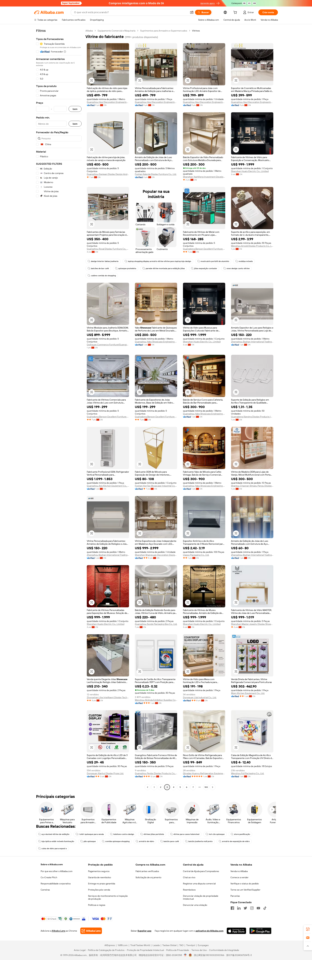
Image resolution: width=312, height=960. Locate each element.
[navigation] (59, 409)
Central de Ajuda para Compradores (201, 871)
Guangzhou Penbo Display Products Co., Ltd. (156, 773)
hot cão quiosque (217, 834)
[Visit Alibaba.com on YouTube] (258, 908)
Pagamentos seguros (99, 871)
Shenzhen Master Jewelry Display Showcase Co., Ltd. (252, 624)
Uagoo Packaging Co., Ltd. (196, 555)
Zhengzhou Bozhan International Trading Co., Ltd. (252, 341)
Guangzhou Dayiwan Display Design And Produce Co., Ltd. (108, 174)
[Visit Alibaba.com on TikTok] (265, 908)
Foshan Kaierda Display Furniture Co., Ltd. (155, 174)
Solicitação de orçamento (148, 877)
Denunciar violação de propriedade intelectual (200, 897)
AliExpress (109, 945)
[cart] (235, 13)
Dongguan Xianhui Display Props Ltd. (105, 773)
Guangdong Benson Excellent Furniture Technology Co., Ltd (204, 249)
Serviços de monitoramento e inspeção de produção (108, 897)
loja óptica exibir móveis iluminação (57, 841)
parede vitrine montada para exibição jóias (165, 268)
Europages (203, 945)
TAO (181, 945)
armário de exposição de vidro (236, 841)
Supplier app (144, 930)
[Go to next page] (212, 787)
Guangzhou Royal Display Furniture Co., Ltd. (108, 249)
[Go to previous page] (147, 787)
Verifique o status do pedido (244, 883)
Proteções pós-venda (99, 889)
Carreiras (45, 889)
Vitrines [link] (196, 30)
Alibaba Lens (58, 930)
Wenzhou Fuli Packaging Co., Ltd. (247, 773)
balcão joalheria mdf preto (200, 841)
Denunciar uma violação (195, 905)
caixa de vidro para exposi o (54, 848)
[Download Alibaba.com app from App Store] (236, 931)
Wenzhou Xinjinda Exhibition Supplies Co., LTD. (156, 700)
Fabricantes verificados (147, 871)
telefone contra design (123, 834)
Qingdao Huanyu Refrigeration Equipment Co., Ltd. (204, 773)
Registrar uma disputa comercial (199, 883)
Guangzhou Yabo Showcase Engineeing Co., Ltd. (156, 341)
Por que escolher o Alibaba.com (56, 871)
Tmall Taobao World (140, 945)
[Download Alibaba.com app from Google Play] (260, 931)
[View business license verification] (185, 955)
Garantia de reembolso (99, 877)
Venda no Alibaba (239, 871)
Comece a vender (239, 877)
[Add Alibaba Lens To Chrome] (91, 931)
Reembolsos (189, 889)
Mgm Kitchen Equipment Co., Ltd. (248, 693)
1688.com (123, 945)
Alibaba (89, 30)
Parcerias (235, 896)
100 (206, 787)
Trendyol (190, 945)
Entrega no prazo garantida (101, 883)
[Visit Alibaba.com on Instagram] (252, 908)
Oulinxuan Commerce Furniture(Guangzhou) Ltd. (108, 344)
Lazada (156, 945)
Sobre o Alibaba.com (52, 864)
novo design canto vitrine (238, 268)
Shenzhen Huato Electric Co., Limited (250, 171)
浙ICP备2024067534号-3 (239, 955)
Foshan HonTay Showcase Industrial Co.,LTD (156, 485)
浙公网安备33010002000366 (209, 955)
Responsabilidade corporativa (56, 883)
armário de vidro (146, 841)
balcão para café (171, 841)
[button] (192, 12)
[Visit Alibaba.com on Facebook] (232, 908)
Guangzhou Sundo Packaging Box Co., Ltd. (156, 624)
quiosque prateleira (127, 268)
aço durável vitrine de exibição (55, 834)
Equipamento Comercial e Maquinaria (116, 30)
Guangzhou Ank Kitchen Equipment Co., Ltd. (108, 485)
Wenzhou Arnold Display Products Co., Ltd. (252, 246)
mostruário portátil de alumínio (215, 261)
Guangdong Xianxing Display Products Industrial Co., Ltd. (252, 416)
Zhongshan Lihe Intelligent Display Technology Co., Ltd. (108, 697)
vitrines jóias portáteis (153, 834)
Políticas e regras (96, 905)
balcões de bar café (100, 268)
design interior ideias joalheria (104, 261)
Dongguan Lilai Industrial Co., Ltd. (199, 697)
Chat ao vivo (189, 877)
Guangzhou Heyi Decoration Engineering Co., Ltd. (108, 102)
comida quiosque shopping (117, 841)
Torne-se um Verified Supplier (245, 889)
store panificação (242, 834)
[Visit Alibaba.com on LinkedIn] (239, 908)
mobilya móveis (246, 261)
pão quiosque (90, 841)
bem (75, 109)
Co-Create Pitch (49, 877)
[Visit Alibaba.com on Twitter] (245, 908)
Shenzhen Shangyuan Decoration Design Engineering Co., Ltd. (156, 555)
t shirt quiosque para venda (91, 834)
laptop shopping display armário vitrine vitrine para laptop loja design (159, 261)
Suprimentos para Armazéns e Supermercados (163, 30)
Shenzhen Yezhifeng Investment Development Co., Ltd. (204, 176)
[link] (308, 929)
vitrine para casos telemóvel (186, 834)
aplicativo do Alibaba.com (209, 930)
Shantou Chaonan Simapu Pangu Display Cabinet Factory (252, 485)
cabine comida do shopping (103, 275)
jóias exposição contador (205, 268)
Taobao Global (169, 945)
